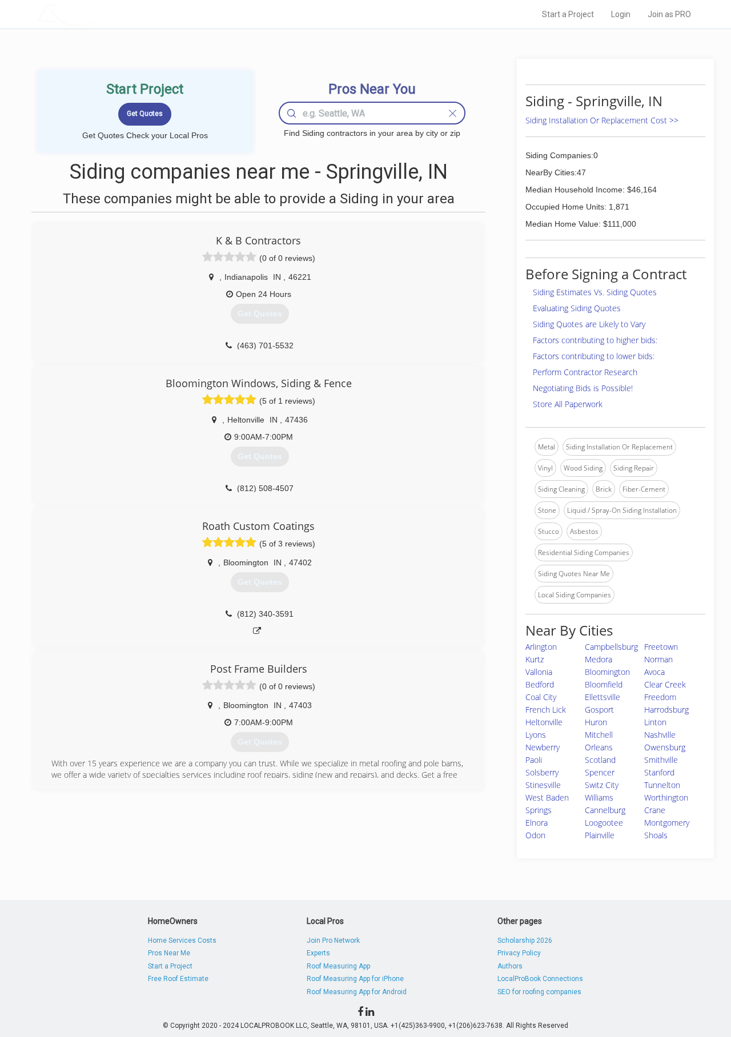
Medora (598, 659)
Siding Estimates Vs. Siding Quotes (595, 292)
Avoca (654, 671)
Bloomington (607, 671)
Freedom (660, 697)
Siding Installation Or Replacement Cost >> (601, 120)
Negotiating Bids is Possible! (583, 388)
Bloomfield (603, 684)
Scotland (600, 759)
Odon (535, 835)
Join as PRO (669, 14)
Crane (654, 810)
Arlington (541, 646)
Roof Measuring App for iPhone (355, 979)
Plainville (599, 835)
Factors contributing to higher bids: (595, 340)
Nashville (660, 734)
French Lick (545, 709)
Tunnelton (662, 784)
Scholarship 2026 (524, 940)
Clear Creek (665, 684)
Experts (318, 953)
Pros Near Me (169, 953)
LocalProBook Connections (540, 979)
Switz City (601, 784)
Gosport (599, 709)
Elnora (536, 822)
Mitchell (599, 734)
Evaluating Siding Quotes (577, 308)
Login (620, 14)
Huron (596, 722)
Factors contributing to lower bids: (593, 356)
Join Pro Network (333, 940)
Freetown (661, 646)
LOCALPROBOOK (103, 14)
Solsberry (542, 772)
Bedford (539, 684)
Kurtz (534, 659)
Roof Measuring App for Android (357, 992)
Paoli (533, 759)
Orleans (599, 747)
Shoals (656, 835)
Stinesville (543, 784)
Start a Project (568, 14)
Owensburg (664, 747)
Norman (658, 659)
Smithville (661, 759)
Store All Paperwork (568, 404)
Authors (510, 966)
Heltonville (544, 722)
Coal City (540, 697)
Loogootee (604, 822)
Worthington (666, 797)
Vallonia (538, 671)
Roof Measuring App (338, 966)
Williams (599, 797)
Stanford (659, 772)
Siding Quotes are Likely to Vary (589, 324)
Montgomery (666, 822)
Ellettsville (602, 697)
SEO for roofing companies (539, 992)
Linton (655, 722)
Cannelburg (605, 810)
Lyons (535, 734)
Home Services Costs (182, 940)
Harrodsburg (666, 709)
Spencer (599, 772)
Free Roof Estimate (178, 979)
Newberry (542, 747)
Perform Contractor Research (585, 372)
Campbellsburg (611, 646)
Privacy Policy (519, 953)
